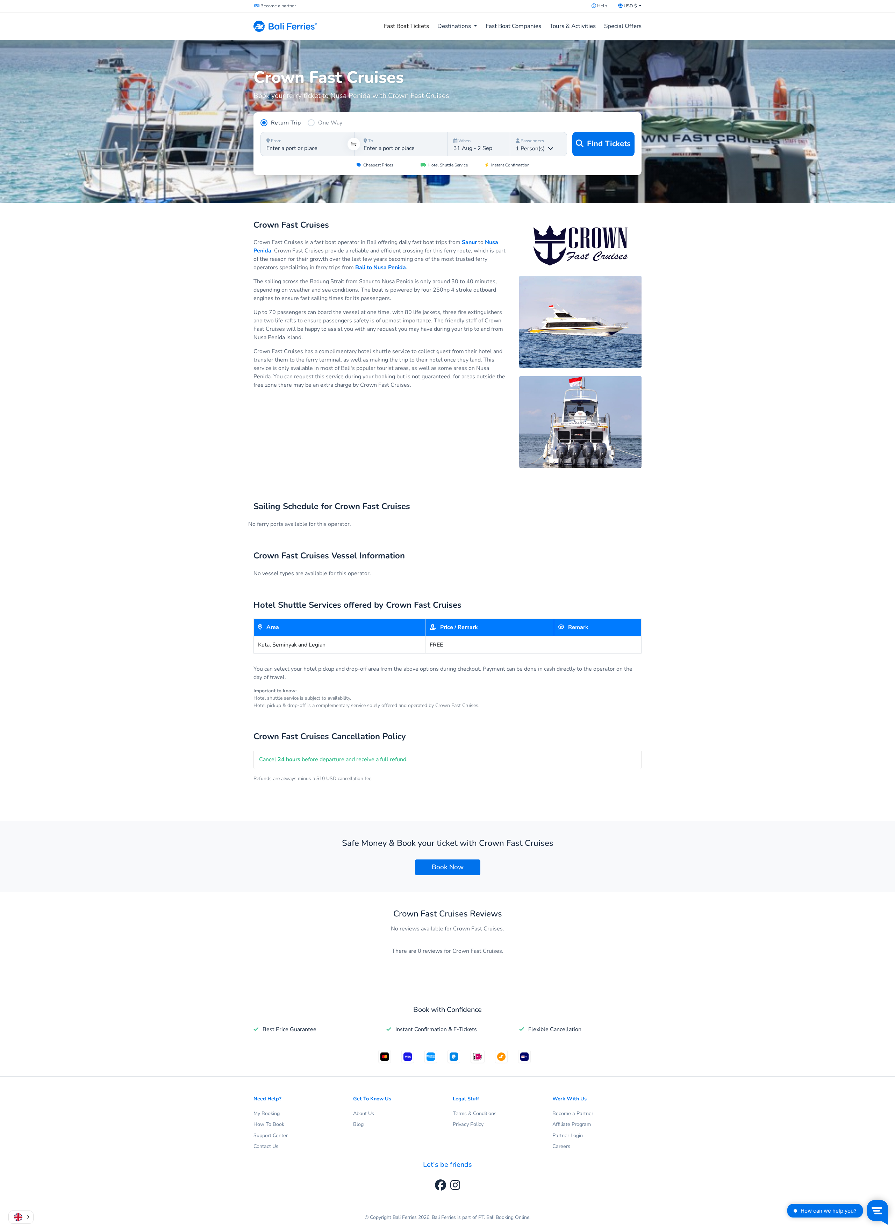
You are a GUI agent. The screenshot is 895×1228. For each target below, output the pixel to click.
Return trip (286, 122)
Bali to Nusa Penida (380, 267)
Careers (561, 1146)
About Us (363, 1113)
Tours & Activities (573, 26)
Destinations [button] (454, 26)
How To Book (268, 1124)
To (370, 141)
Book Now (448, 867)
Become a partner (277, 6)
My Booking (266, 1113)
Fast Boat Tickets (408, 26)
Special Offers (623, 26)
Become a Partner (572, 1113)
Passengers (532, 141)
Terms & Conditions (474, 1113)
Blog (358, 1124)
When (464, 141)
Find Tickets (608, 143)
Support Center (270, 1135)
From (275, 141)
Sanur (469, 242)
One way (330, 122)
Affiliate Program (571, 1124)
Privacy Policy (468, 1124)
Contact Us (265, 1146)
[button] (21, 1217)
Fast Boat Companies (513, 26)
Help (601, 6)
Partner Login (567, 1135)
